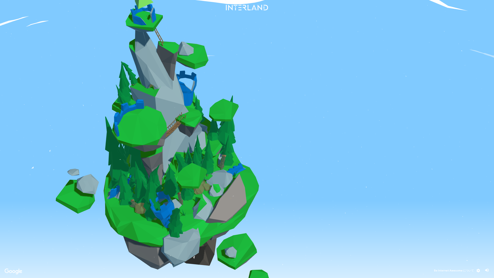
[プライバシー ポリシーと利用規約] (13, 271)
